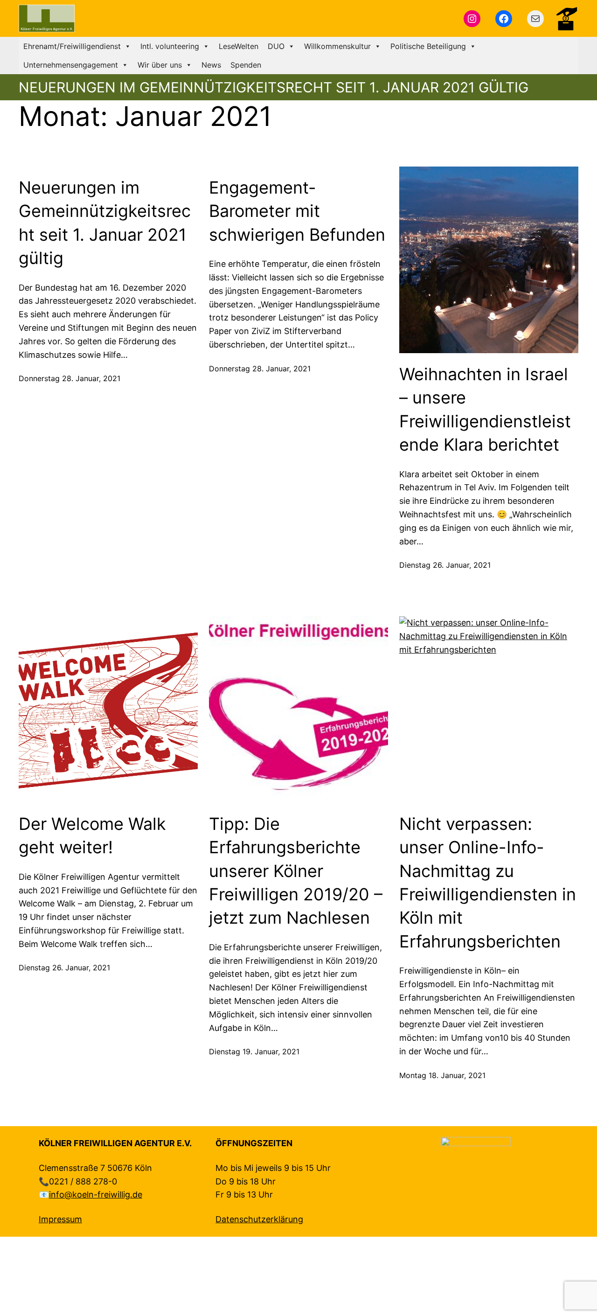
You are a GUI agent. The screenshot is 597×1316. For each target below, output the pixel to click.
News (211, 65)
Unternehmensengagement (70, 65)
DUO (276, 46)
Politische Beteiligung (428, 46)
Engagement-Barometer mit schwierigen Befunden (297, 211)
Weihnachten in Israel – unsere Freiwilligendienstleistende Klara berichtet (485, 409)
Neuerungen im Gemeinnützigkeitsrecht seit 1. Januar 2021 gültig (105, 222)
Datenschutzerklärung (259, 1219)
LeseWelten (238, 46)
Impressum (60, 1219)
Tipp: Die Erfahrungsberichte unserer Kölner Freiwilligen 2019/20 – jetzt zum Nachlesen (295, 871)
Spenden (245, 65)
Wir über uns (160, 65)
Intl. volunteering (169, 46)
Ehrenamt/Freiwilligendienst (72, 46)
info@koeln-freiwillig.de (95, 1194)
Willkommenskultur (337, 46)
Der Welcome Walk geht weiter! (92, 835)
